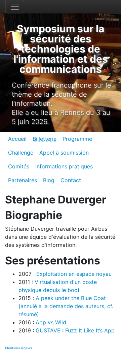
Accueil (17, 138)
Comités (18, 166)
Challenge (20, 152)
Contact (71, 180)
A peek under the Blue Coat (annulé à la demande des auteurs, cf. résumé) (65, 306)
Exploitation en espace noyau (74, 273)
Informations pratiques (64, 166)
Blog (48, 180)
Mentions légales (18, 348)
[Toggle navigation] (14, 6)
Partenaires (22, 180)
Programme (77, 138)
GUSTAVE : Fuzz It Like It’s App (75, 330)
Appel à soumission (64, 152)
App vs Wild (51, 322)
